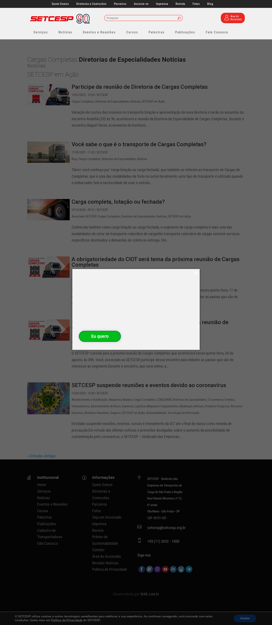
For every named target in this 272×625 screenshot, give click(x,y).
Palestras (156, 32)
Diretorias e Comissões (91, 4)
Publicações (185, 32)
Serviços (40, 32)
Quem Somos (60, 4)
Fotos (196, 4)
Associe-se (141, 4)
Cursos (132, 32)
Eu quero (100, 336)
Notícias (65, 32)
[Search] (179, 18)
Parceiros (120, 4)
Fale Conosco (217, 32)
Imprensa (162, 4)
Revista (180, 4)
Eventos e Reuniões (99, 32)
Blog (210, 4)
